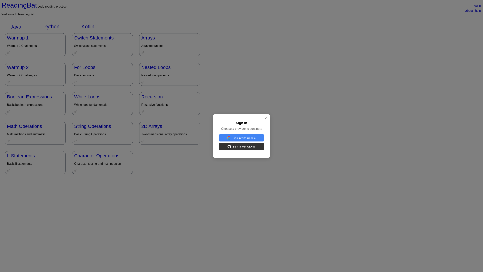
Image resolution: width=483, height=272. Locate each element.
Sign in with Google (244, 137)
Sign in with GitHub (244, 146)
